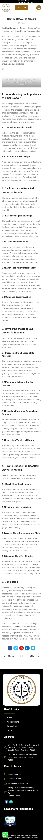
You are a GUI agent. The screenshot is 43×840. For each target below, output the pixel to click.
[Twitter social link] (15, 648)
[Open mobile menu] (38, 7)
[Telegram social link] (33, 648)
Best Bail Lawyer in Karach (14, 28)
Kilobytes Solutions (31, 838)
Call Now (21, 8)
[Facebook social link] (10, 648)
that (22, 541)
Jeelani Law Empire (21, 626)
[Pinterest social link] (21, 648)
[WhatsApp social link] (11, 802)
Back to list (21, 655)
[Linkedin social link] (27, 648)
